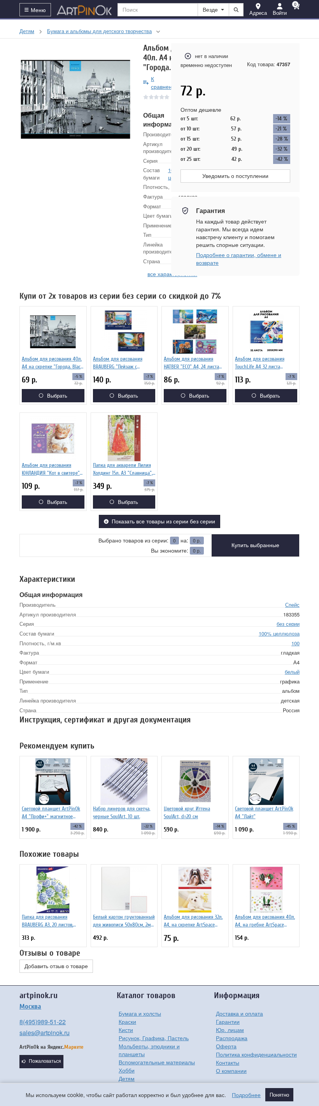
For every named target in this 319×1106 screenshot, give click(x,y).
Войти (280, 12)
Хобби (127, 1070)
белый (292, 671)
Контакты (227, 1062)
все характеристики (172, 274)
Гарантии (228, 1021)
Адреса (258, 12)
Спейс (292, 604)
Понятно (279, 1094)
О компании (231, 1070)
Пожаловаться (45, 1061)
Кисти (126, 1030)
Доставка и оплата (239, 1013)
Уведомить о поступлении (235, 176)
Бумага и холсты (140, 1013)
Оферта (226, 1046)
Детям (127, 1078)
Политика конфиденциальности (256, 1054)
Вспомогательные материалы (157, 1062)
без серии (288, 623)
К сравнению (165, 82)
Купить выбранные (255, 545)
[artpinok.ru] (84, 9)
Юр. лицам (230, 1030)
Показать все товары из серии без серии (163, 521)
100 (295, 643)
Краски (127, 1021)
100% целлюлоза (279, 633)
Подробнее (246, 1095)
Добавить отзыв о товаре (56, 966)
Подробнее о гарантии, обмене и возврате (238, 258)
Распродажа (231, 1038)
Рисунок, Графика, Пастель (154, 1038)
